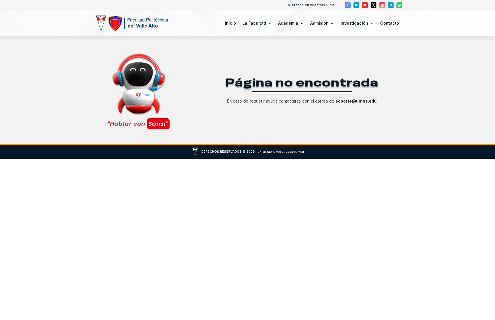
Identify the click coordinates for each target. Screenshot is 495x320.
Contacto (389, 23)
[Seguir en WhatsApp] (399, 5)
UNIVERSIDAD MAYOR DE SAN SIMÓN (281, 151)
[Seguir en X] (373, 5)
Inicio (230, 23)
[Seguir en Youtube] (365, 5)
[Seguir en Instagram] (382, 5)
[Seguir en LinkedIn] (356, 5)
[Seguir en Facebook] (348, 5)
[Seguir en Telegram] (391, 5)
